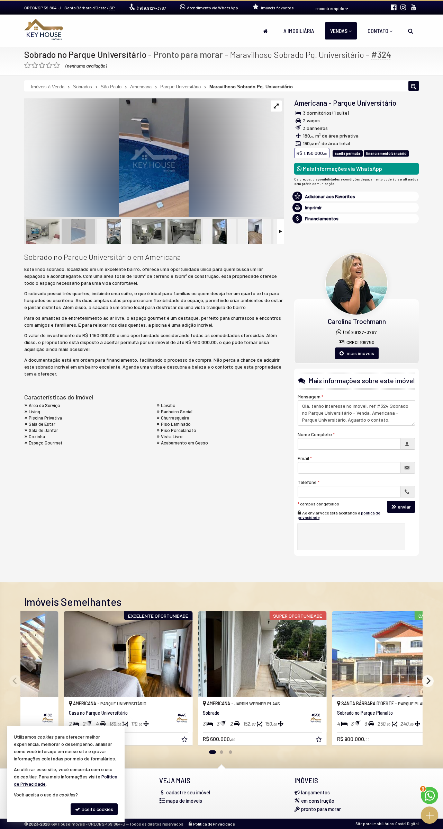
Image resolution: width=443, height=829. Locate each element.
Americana (310, 102)
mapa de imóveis (184, 800)
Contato (378, 30)
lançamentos (315, 792)
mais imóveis (359, 353)
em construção (317, 800)
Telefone (307, 482)
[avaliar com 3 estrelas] (42, 65)
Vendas (338, 30)
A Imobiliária (298, 30)
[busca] (410, 30)
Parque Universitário (364, 102)
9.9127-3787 (151, 8)
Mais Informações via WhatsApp (342, 168)
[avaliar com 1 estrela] (27, 65)
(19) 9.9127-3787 (359, 332)
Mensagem (309, 396)
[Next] (428, 681)
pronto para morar (321, 809)
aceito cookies (97, 809)
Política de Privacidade (214, 823)
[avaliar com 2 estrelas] (34, 65)
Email (303, 458)
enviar (404, 507)
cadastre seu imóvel (188, 792)
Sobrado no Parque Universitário (85, 54)
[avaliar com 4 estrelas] (49, 65)
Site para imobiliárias (374, 823)
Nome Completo (315, 434)
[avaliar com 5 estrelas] (56, 65)
